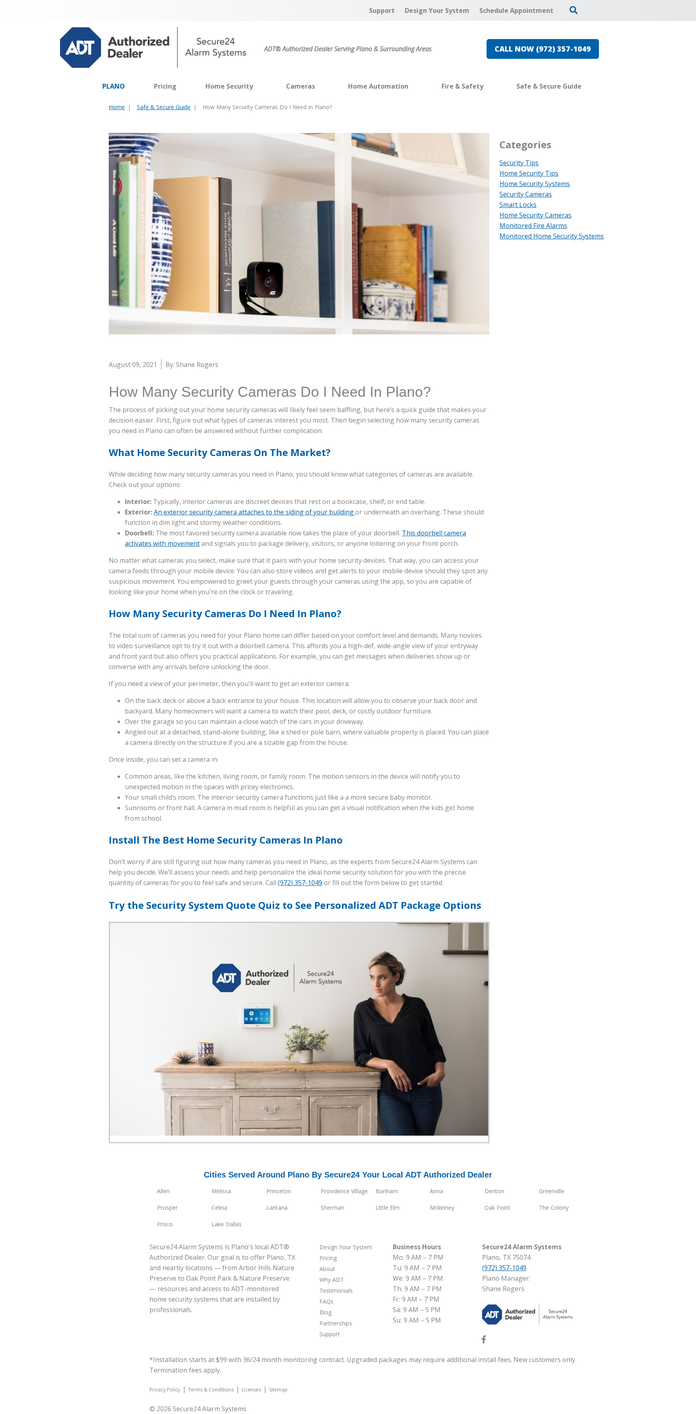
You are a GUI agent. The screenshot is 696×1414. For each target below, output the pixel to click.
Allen (163, 1191)
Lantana (277, 1207)
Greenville (551, 1191)
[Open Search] (574, 10)
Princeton (278, 1191)
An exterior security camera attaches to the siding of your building (254, 512)
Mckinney (442, 1207)
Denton (494, 1191)
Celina (219, 1207)
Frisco (165, 1224)
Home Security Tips (528, 173)
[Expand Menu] (257, 86)
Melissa (221, 1191)
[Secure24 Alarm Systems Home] (153, 47)
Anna (436, 1191)
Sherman (332, 1207)
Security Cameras (525, 194)
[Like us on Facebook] (484, 1341)
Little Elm (387, 1207)
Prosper (167, 1207)
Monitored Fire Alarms (533, 225)
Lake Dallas (226, 1224)
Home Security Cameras (535, 215)
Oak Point (497, 1207)
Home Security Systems (534, 183)
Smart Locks (517, 204)
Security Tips (519, 162)
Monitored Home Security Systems (551, 236)
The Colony (554, 1207)
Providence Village (344, 1191)
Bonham (386, 1191)
